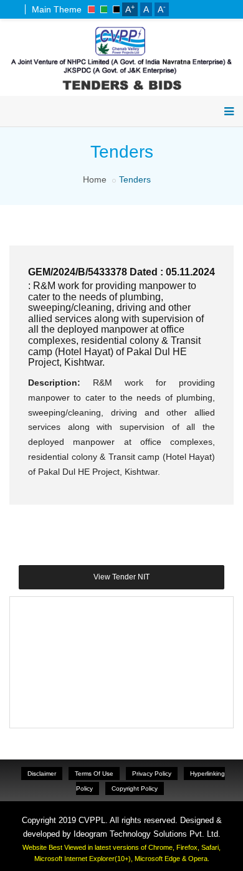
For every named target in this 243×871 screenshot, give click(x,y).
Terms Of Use (94, 773)
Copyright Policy (135, 788)
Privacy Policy (151, 773)
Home (95, 179)
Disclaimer (41, 773)
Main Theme (57, 9)
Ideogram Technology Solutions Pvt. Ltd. (147, 834)
